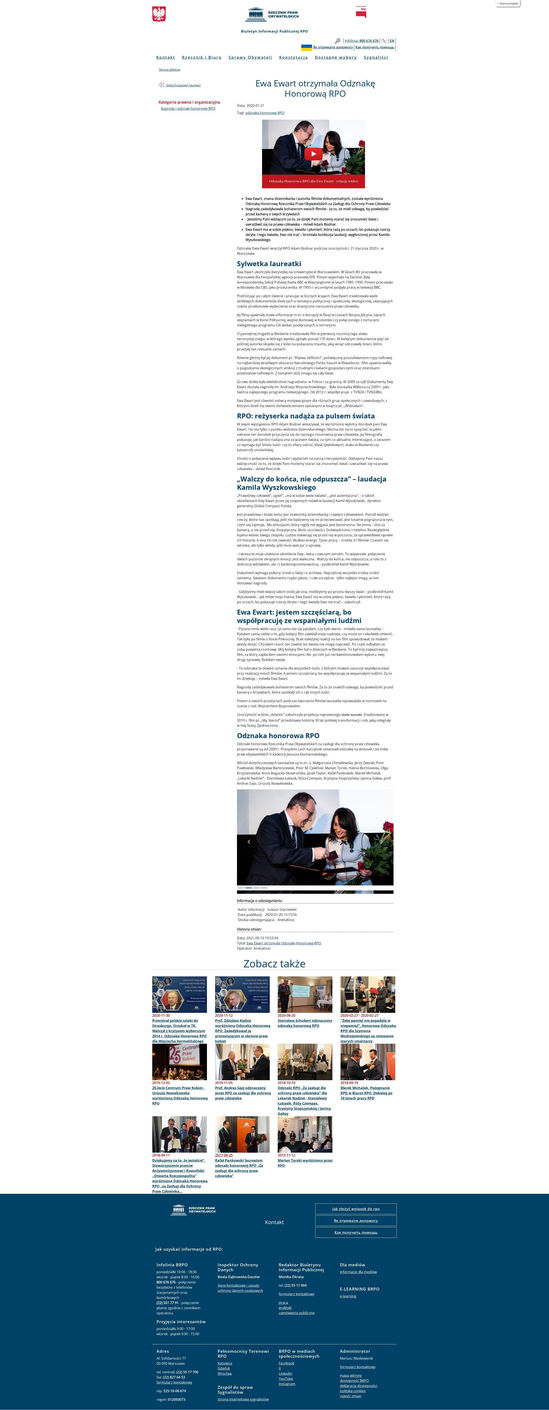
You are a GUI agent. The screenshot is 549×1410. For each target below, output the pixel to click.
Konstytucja (293, 57)
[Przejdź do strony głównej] (274, 14)
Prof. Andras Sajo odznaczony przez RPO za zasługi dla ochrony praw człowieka (243, 1092)
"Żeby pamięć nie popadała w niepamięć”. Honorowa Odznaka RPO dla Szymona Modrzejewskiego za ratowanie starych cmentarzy (368, 1030)
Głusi (384, 41)
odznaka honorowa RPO (264, 112)
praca (283, 1302)
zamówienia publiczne (297, 1312)
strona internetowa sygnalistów (243, 1399)
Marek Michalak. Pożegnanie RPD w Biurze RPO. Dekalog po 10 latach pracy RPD (366, 1092)
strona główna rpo (193, 1210)
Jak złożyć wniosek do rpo (356, 1208)
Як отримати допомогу (356, 1220)
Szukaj (337, 41)
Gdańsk (224, 1368)
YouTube (286, 1378)
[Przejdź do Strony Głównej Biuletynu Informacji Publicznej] (361, 12)
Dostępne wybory (336, 57)
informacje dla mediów (358, 1271)
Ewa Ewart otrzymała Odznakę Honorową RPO (284, 943)
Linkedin (285, 1373)
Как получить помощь (356, 1232)
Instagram (287, 1383)
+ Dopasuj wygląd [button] (508, 3)
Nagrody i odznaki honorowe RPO (188, 108)
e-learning (348, 1296)
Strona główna (169, 69)
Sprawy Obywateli (250, 57)
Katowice (225, 1363)
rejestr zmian (350, 1395)
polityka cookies (353, 1390)
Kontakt (165, 57)
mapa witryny (351, 1375)
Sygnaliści (376, 57)
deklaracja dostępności (358, 1385)
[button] (249, 841)
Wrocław (225, 1373)
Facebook (286, 1363)
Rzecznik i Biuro (202, 57)
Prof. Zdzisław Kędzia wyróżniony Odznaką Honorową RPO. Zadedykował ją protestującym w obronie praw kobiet (242, 1030)
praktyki (285, 1307)
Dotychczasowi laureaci (183, 85)
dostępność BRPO (354, 1380)
